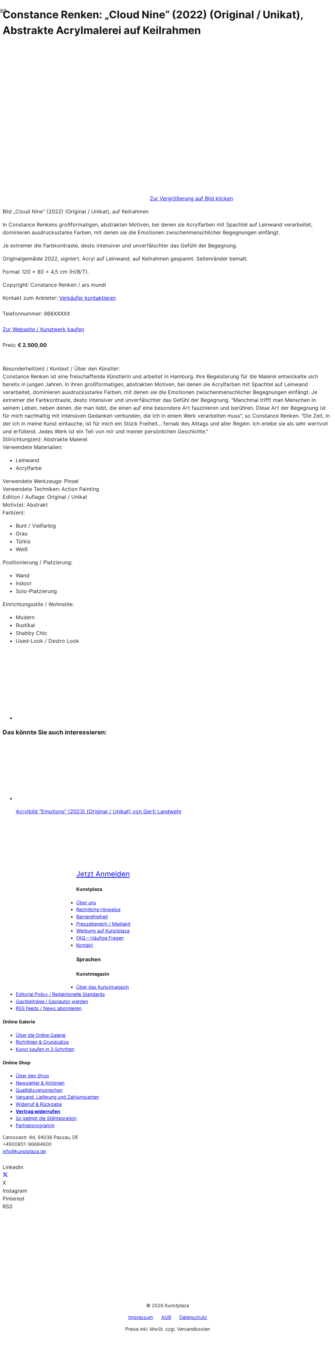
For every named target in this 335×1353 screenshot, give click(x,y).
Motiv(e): (14, 504)
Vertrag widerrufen (38, 1111)
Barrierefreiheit (92, 916)
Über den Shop (32, 1075)
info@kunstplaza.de (24, 1151)
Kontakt (84, 945)
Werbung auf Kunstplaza (103, 930)
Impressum (140, 1317)
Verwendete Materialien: (32, 447)
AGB (166, 1317)
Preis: (9, 345)
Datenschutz (193, 1317)
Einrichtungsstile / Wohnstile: (38, 604)
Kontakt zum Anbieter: (30, 298)
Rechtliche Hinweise (98, 909)
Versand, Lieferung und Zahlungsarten (57, 1097)
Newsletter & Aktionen (40, 1083)
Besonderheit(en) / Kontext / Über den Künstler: (61, 368)
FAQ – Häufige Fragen (100, 938)
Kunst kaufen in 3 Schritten (45, 1049)
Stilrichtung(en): (22, 439)
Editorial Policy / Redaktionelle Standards (60, 994)
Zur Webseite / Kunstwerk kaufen (43, 329)
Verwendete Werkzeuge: (32, 481)
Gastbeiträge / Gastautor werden (52, 1001)
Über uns (86, 902)
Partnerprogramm (35, 1125)
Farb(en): (14, 512)
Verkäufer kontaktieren (87, 298)
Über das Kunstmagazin (102, 987)
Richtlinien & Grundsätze (42, 1042)
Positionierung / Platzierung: (37, 562)
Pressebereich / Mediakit (103, 924)
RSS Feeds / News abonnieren (48, 1008)
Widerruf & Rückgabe (39, 1104)
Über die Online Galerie (40, 1035)
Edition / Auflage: (24, 497)
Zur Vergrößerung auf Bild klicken (191, 198)
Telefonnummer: (22, 313)
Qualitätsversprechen (39, 1090)
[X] (5, 1175)
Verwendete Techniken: (31, 489)
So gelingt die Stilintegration (46, 1118)
